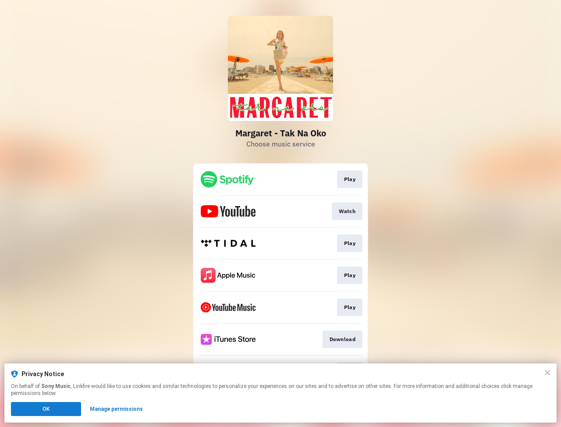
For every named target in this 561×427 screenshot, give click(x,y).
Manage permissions (116, 409)
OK (46, 409)
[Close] (547, 373)
